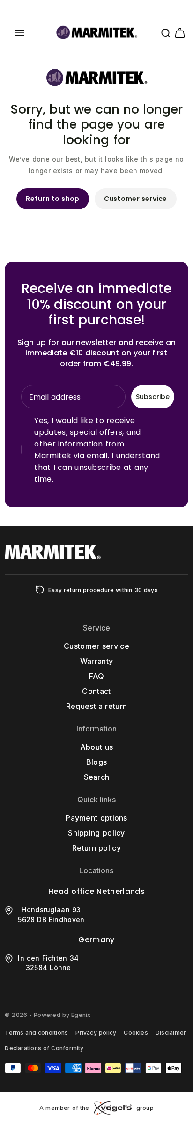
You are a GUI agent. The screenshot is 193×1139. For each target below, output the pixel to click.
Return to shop (52, 198)
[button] (20, 33)
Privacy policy (95, 1032)
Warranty (96, 661)
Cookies (136, 1032)
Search (97, 777)
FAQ (96, 676)
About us (96, 747)
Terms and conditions (36, 1032)
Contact (96, 691)
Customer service (135, 198)
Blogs (96, 762)
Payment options (96, 818)
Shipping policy (96, 833)
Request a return (96, 706)
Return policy (96, 848)
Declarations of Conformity (44, 1048)
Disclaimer (171, 1032)
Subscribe (153, 396)
